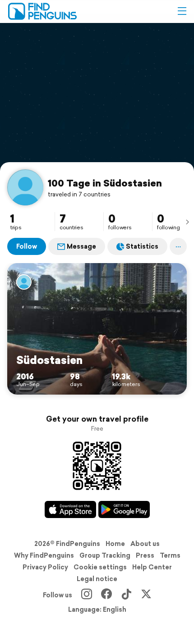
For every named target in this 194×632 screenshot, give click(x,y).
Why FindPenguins (44, 555)
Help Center (152, 567)
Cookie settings (100, 567)
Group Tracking (104, 555)
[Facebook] (106, 595)
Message (81, 246)
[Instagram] (86, 595)
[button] (182, 11)
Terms (170, 555)
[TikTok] (126, 595)
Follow (26, 246)
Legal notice (97, 578)
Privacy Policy (45, 567)
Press (145, 555)
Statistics (142, 246)
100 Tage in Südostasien (105, 183)
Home (115, 543)
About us (145, 543)
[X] (146, 595)
